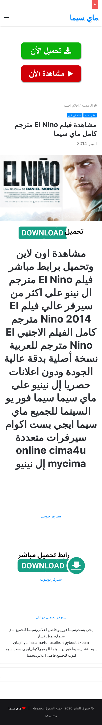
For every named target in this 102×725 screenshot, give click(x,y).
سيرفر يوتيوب (51, 579)
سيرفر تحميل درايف (51, 617)
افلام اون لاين (74, 115)
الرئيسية (87, 105)
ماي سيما (14, 708)
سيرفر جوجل (51, 516)
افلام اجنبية (71, 105)
